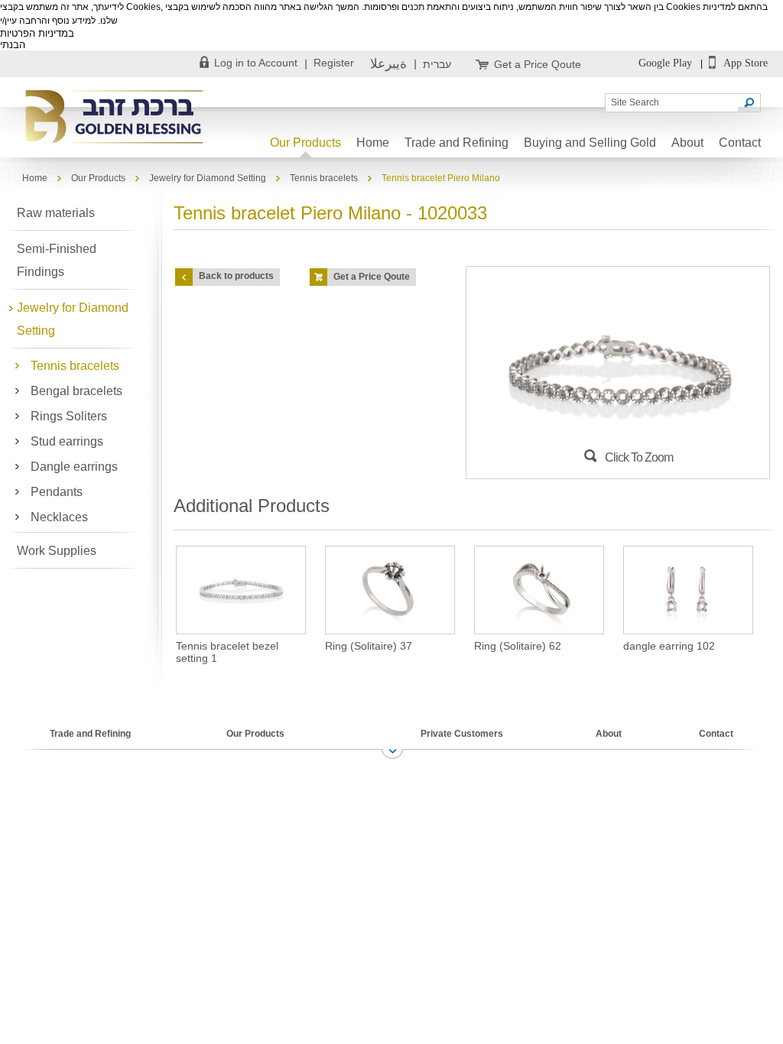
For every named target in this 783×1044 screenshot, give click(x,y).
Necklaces (59, 517)
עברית (437, 64)
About (687, 142)
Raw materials (56, 212)
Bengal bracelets (76, 390)
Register (334, 63)
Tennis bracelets (324, 178)
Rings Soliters (69, 416)
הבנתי (12, 44)
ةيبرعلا (388, 64)
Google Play (665, 63)
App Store (744, 63)
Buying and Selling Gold (590, 142)
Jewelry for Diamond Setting (207, 178)
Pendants (57, 491)
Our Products (305, 142)
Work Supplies (56, 550)
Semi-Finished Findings (56, 260)
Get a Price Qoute (537, 64)
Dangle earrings (74, 466)
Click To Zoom (639, 457)
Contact (740, 142)
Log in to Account (255, 63)
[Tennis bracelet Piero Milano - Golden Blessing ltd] (116, 118)
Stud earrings (67, 441)
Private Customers (462, 733)
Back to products (236, 276)
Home (372, 142)
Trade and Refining (456, 142)
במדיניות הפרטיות (37, 33)
